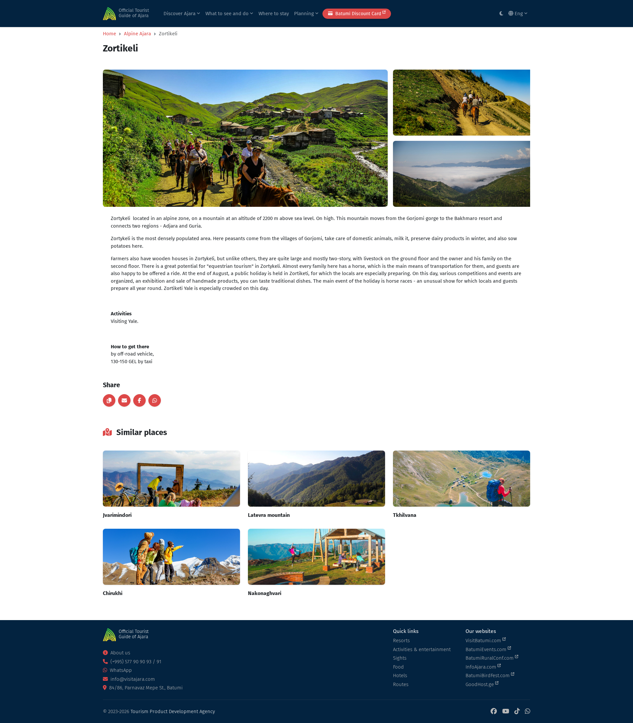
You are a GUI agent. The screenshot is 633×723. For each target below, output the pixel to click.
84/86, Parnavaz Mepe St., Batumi (145, 688)
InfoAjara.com (481, 667)
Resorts (401, 641)
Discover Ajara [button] (180, 13)
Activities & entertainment (422, 649)
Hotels (400, 675)
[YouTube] (505, 711)
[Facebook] (494, 711)
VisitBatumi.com (484, 641)
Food (398, 667)
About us (119, 653)
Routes (400, 684)
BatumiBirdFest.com (488, 675)
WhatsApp (120, 670)
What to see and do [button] (227, 13)
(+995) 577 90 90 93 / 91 (135, 662)
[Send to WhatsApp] (154, 400)
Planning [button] (304, 13)
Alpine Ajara (137, 34)
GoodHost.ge (480, 684)
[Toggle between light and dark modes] (501, 13)
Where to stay (273, 13)
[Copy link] (109, 400)
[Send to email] (124, 400)
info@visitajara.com (132, 679)
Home (109, 34)
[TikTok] (517, 711)
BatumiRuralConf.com (490, 658)
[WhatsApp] (527, 711)
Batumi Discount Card (358, 13)
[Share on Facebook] (139, 400)
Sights (400, 658)
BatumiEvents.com (487, 649)
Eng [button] (518, 13)
